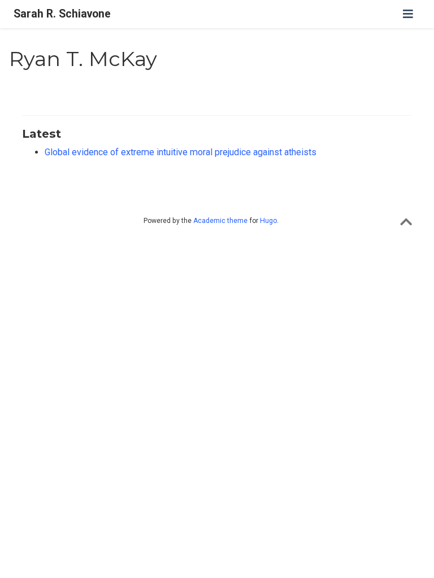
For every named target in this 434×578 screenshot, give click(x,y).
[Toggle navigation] (408, 14)
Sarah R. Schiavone (62, 13)
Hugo (268, 221)
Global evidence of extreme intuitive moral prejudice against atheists (180, 152)
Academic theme (220, 221)
